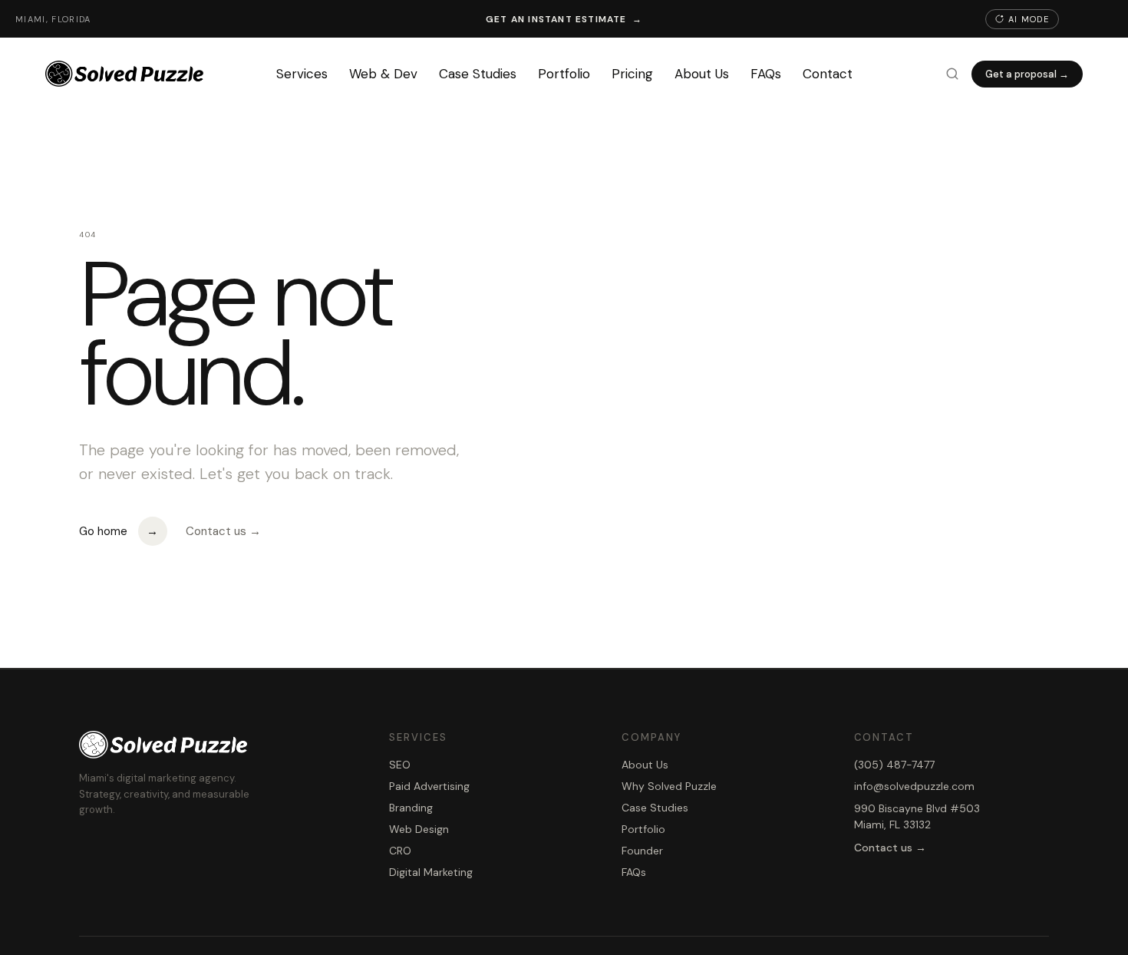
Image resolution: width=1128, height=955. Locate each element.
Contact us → (223, 531)
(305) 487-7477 (894, 765)
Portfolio (564, 73)
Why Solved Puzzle (669, 786)
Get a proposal (1027, 74)
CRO (400, 851)
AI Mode (1028, 19)
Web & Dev (383, 73)
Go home (119, 531)
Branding (411, 808)
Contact (828, 73)
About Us (701, 73)
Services (302, 73)
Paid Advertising (429, 786)
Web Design (419, 829)
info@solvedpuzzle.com (914, 786)
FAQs (765, 73)
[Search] (952, 73)
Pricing (632, 73)
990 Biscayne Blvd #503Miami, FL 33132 (917, 816)
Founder (642, 851)
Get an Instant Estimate (564, 19)
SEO (400, 765)
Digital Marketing (431, 872)
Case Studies (477, 73)
